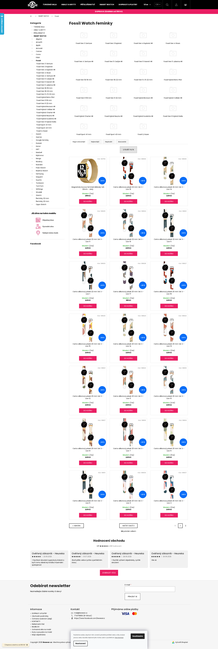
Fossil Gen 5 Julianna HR (46, 85)
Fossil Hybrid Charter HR (46, 112)
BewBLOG (35, 627)
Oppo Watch (41, 204)
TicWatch (40, 183)
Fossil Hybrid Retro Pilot (45, 97)
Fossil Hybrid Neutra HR (45, 115)
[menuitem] (50, 4)
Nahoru (77, 526)
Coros (38, 54)
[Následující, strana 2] (180, 525)
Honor (38, 146)
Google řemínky (42, 140)
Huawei (39, 143)
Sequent (39, 177)
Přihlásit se (132, 596)
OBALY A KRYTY (40, 30)
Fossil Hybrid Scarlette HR (46, 119)
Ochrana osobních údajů (42, 619)
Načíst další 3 (128, 526)
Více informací (119, 637)
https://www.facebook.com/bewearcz (89, 618)
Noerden (39, 165)
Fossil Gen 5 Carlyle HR (45, 79)
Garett (38, 134)
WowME (39, 192)
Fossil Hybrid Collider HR (46, 109)
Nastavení (80, 643)
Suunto (39, 180)
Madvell (39, 152)
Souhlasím (137, 636)
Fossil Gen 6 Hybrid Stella (46, 122)
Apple (38, 45)
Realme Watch (42, 171)
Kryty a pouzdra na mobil (42, 632)
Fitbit (38, 57)
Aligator (39, 39)
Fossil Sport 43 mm (44, 128)
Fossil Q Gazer (42, 131)
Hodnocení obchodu (109, 541)
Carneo (39, 51)
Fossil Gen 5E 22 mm (45, 91)
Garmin (39, 137)
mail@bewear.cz (80, 613)
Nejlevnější (95, 142)
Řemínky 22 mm (42, 198)
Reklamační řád (38, 624)
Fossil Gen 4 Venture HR (46, 76)
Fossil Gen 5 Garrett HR (45, 82)
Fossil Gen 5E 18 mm (44, 88)
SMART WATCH (40, 36)
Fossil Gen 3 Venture (45, 64)
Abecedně (122, 142)
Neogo (38, 158)
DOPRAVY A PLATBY (39, 613)
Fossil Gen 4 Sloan (44, 73)
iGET (37, 149)
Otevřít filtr (128, 150)
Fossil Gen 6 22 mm (44, 103)
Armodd (39, 48)
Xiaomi (38, 195)
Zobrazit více (109, 572)
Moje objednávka (38, 635)
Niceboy (39, 161)
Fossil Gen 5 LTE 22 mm (46, 94)
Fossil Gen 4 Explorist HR (46, 70)
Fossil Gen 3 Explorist (45, 66)
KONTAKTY (36, 621)
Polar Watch (41, 168)
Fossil (38, 60)
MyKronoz (40, 155)
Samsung (39, 174)
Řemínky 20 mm (42, 201)
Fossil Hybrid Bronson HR (46, 106)
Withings (39, 189)
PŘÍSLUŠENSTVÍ (39, 33)
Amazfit (39, 42)
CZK (157, 4)
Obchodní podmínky (40, 616)
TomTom (39, 186)
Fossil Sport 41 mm (44, 125)
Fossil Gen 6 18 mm (44, 100)
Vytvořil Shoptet (181, 642)
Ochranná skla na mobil (41, 629)
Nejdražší (108, 142)
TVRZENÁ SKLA (39, 27)
